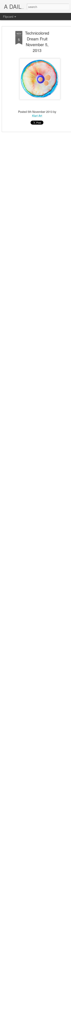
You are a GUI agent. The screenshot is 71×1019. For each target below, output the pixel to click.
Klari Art (37, 116)
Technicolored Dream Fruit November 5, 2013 (37, 41)
